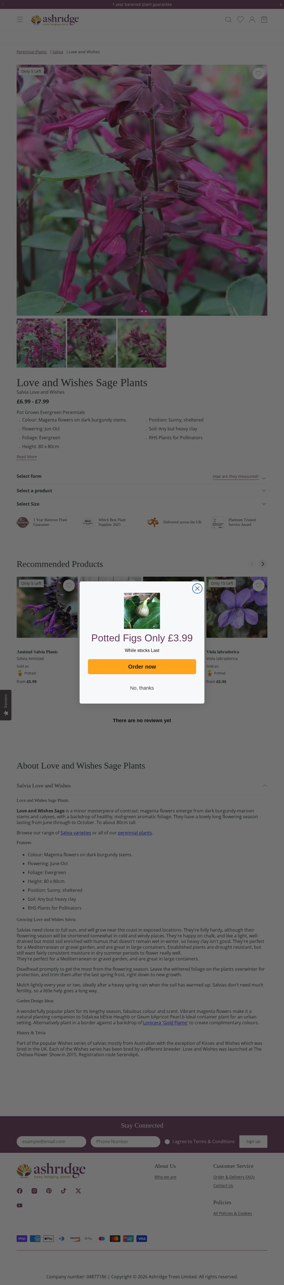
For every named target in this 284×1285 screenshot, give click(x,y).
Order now (142, 667)
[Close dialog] (197, 588)
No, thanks (142, 688)
